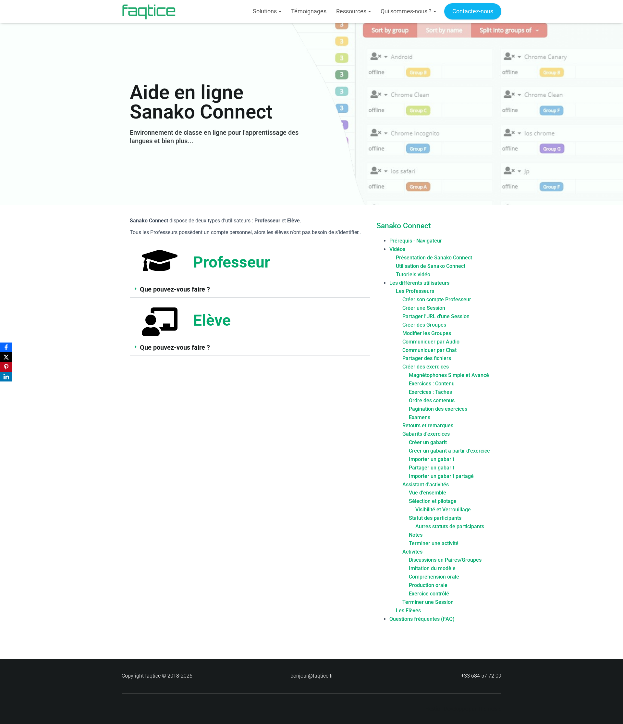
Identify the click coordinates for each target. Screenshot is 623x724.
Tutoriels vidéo (413, 274)
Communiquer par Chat (429, 350)
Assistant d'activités (425, 484)
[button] (250, 289)
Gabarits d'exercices (426, 434)
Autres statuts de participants (449, 526)
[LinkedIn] (6, 376)
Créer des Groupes (424, 325)
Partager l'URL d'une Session (436, 316)
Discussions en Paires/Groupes (445, 560)
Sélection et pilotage (433, 501)
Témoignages (308, 11)
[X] (6, 357)
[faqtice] (149, 11)
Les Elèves (408, 610)
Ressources (352, 11)
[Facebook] (6, 347)
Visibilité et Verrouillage (443, 509)
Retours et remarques (427, 425)
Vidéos (397, 249)
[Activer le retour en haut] (610, 711)
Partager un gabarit (431, 468)
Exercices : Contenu (432, 384)
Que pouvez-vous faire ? (175, 289)
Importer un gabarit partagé (441, 476)
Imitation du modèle (432, 568)
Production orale (428, 585)
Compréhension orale (434, 577)
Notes (415, 535)
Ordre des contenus (432, 400)
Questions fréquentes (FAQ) (422, 619)
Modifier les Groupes (426, 333)
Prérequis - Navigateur (415, 241)
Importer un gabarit (431, 459)
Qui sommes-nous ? (407, 11)
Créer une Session (423, 308)
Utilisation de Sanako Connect (430, 266)
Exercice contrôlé (429, 594)
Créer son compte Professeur (436, 299)
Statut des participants (435, 518)
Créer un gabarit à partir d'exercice (449, 451)
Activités (412, 552)
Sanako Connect (403, 225)
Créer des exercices (425, 367)
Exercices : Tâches (430, 392)
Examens (419, 417)
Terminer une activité (433, 543)
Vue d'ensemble (427, 493)
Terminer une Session (428, 602)
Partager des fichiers (426, 358)
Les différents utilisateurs (419, 283)
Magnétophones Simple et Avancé (449, 375)
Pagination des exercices (438, 409)
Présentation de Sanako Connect (434, 258)
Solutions (265, 11)
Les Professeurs (415, 291)
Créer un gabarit (428, 442)
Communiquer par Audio (430, 342)
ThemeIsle (489, 709)
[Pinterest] (6, 367)
